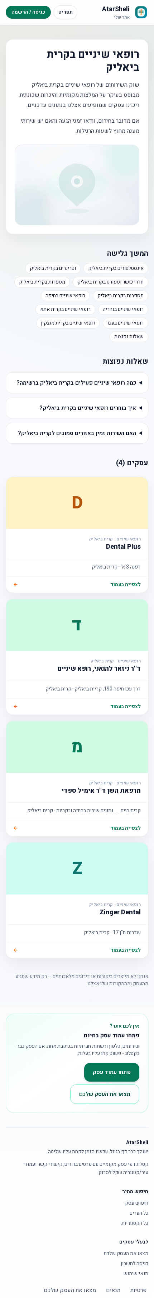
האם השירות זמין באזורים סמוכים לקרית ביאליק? (77, 433)
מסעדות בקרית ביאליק (42, 282)
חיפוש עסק (136, 1203)
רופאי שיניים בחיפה (65, 295)
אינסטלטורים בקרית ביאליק (116, 268)
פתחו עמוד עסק (112, 1072)
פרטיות (138, 1290)
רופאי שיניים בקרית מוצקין (68, 323)
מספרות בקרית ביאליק (120, 295)
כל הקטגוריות (134, 1223)
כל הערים (139, 1213)
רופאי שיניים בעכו (125, 323)
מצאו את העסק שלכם (104, 1094)
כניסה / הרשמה (28, 12)
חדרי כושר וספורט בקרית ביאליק (110, 282)
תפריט (65, 12)
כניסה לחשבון (134, 1263)
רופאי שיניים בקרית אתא (65, 309)
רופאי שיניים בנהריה (123, 309)
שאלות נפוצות (129, 336)
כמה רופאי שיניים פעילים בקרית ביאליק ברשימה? (76, 383)
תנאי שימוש (136, 1273)
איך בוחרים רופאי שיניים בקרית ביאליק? (87, 408)
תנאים (113, 1290)
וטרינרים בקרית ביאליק (53, 268)
